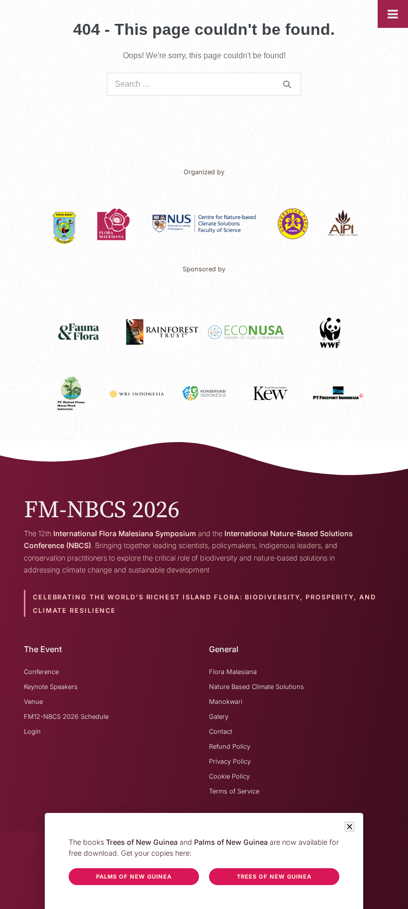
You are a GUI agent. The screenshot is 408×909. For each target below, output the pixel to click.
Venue (33, 701)
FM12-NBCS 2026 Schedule (66, 716)
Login (32, 731)
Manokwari (225, 701)
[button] (349, 826)
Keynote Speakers (51, 686)
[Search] (287, 84)
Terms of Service (234, 791)
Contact (220, 731)
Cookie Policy (229, 776)
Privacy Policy (230, 761)
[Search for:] (204, 84)
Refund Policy (229, 746)
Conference (41, 672)
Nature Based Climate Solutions (256, 686)
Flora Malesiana (233, 672)
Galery (218, 716)
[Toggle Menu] (393, 14)
